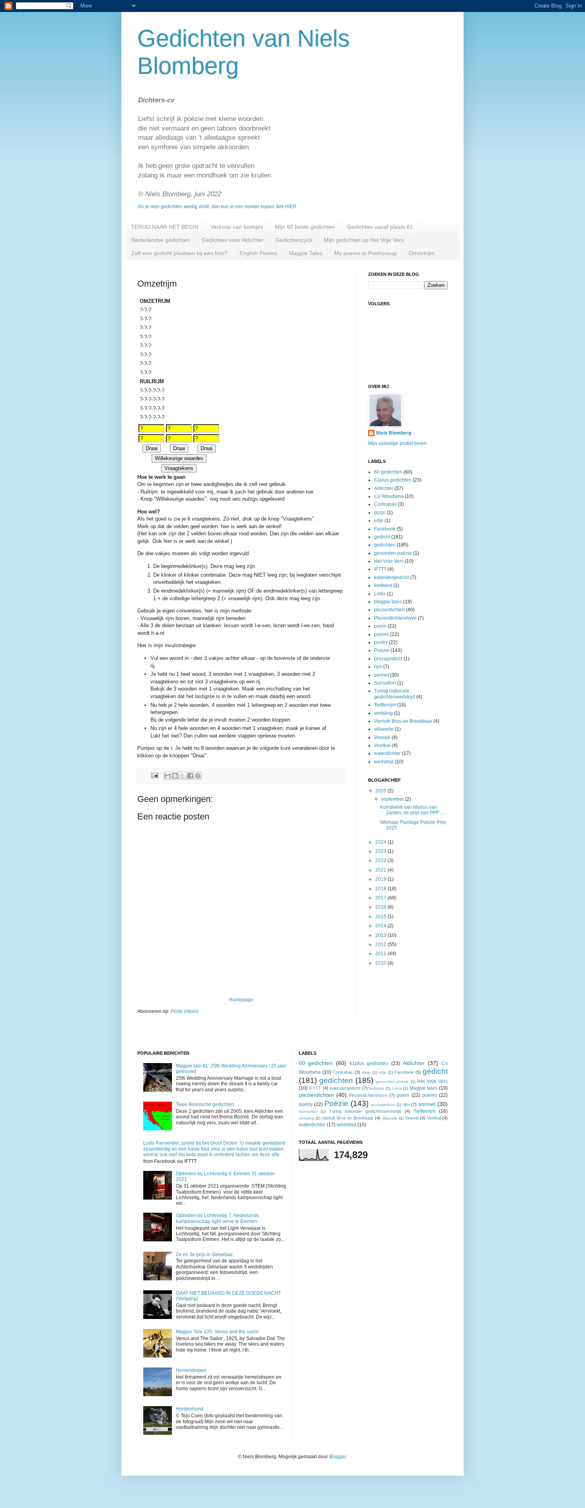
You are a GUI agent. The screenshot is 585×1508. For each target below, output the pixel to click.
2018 (381, 889)
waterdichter (387, 753)
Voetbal (382, 745)
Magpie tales (388, 602)
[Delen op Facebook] (190, 776)
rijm (378, 666)
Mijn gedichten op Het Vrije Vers (364, 240)
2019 (381, 879)
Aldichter (383, 488)
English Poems (258, 253)
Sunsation (385, 683)
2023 (381, 851)
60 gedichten (388, 472)
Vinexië (382, 737)
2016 (381, 907)
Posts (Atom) (184, 1011)
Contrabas (385, 504)
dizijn (380, 512)
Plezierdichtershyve (395, 618)
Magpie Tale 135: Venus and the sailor (217, 1331)
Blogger (337, 1456)
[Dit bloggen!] (175, 776)
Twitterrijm (385, 705)
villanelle (384, 729)
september (393, 799)
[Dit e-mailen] (168, 776)
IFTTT (380, 569)
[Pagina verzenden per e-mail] (154, 775)
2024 (381, 842)
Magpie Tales (305, 253)
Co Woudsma (389, 496)
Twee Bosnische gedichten (205, 1104)
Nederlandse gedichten (160, 240)
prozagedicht (388, 658)
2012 (381, 944)
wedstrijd (384, 762)
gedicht (382, 537)
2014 (381, 926)
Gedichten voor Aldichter (232, 240)
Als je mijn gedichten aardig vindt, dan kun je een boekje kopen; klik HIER (216, 206)
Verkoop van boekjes (237, 227)
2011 (381, 953)
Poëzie (381, 650)
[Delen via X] (183, 776)
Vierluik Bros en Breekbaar (403, 721)
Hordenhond (189, 1409)
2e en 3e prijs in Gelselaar (204, 1254)
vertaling (383, 713)
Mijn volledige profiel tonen (397, 443)
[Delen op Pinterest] (198, 776)
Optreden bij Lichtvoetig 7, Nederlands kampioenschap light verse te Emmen (217, 1218)
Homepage (241, 1000)
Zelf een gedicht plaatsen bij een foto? (179, 253)
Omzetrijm (422, 253)
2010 (381, 963)
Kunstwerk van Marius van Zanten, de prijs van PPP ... (412, 809)
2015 (381, 916)
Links (380, 594)
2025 (381, 791)
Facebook (385, 529)
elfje (378, 520)
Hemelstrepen (191, 1370)
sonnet (381, 675)
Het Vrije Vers (389, 561)
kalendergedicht (391, 577)
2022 (381, 860)
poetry (381, 642)
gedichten (385, 545)
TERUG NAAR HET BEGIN (165, 227)
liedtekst (383, 585)
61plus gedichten (392, 480)
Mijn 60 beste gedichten (305, 227)
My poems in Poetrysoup (365, 253)
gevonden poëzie (393, 553)
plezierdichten (389, 610)
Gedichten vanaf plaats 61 (380, 227)
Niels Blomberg (393, 433)
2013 (381, 935)
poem (380, 626)
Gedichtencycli (293, 240)
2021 (381, 870)
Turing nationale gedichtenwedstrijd (394, 693)
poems (381, 634)
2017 (381, 898)
